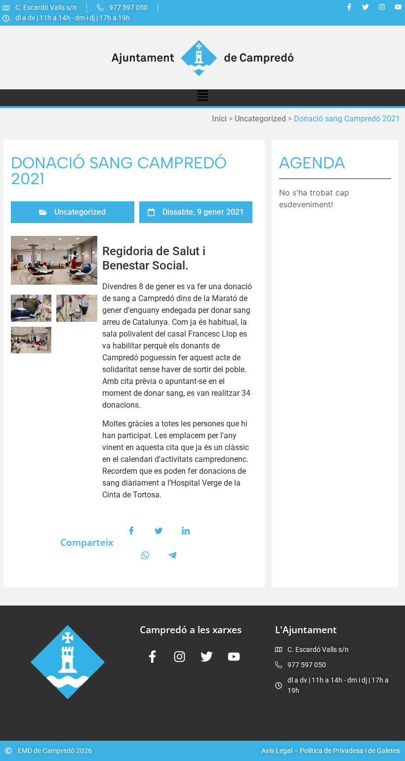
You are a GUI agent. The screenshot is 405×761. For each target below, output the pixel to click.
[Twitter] (365, 7)
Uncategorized (260, 118)
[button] (202, 97)
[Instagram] (382, 7)
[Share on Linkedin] (186, 530)
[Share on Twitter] (158, 530)
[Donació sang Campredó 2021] (54, 260)
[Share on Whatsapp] (145, 555)
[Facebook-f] (349, 7)
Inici (219, 118)
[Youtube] (398, 7)
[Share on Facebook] (131, 530)
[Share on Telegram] (172, 555)
